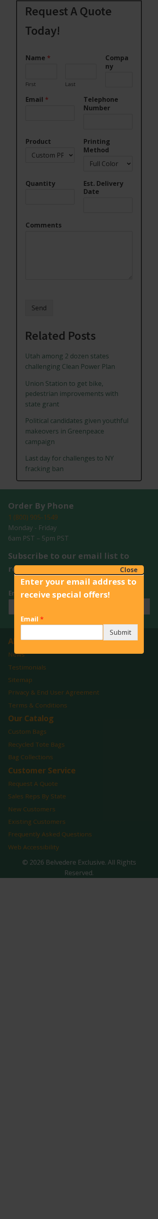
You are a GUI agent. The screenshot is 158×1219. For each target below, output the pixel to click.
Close (129, 569)
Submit (120, 632)
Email (32, 619)
